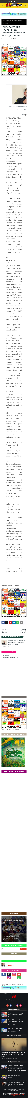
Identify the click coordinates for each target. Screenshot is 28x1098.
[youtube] (14, 1)
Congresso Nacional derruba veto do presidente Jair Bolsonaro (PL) (12, 937)
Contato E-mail (21, 1089)
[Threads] (3, 977)
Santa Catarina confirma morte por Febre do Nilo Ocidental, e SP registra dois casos (13, 1054)
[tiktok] (19, 1)
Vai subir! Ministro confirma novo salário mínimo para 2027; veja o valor (16, 1021)
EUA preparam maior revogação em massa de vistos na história (17, 1013)
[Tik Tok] (24, 974)
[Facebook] (14, 977)
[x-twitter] (9, 974)
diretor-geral (11, 20)
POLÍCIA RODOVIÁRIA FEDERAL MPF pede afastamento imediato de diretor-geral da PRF (16, 642)
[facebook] (9, 1)
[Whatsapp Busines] (24, 977)
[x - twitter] (11, 1)
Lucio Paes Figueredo (7, 38)
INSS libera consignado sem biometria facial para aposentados (16, 1029)
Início (5, 1089)
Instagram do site (12, 1089)
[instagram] (17, 1)
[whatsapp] (19, 977)
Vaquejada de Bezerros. (9, 929)
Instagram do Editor (14, 1090)
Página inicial (5, 20)
